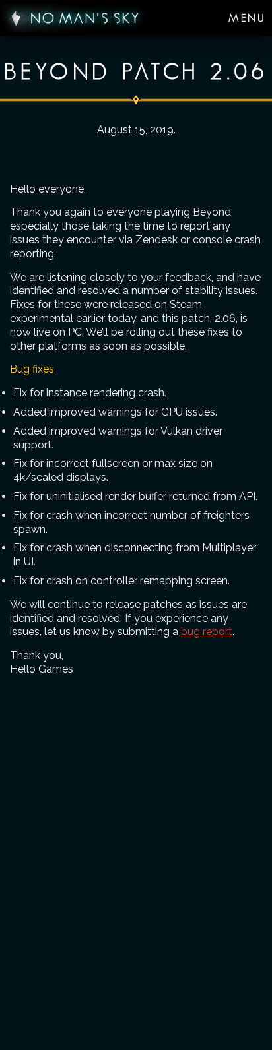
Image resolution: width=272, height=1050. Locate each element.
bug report (206, 631)
